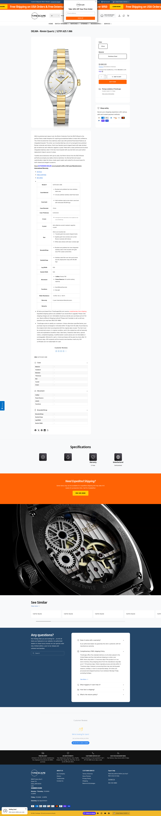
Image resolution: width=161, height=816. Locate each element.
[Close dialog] (96, 1)
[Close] (26, 809)
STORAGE (84, 24)
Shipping (101, 66)
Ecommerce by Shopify (50, 813)
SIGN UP (80, 18)
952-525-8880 (80, 493)
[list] (80, 460)
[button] (128, 15)
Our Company (61, 773)
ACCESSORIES (96, 24)
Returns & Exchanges (89, 783)
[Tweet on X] (38, 430)
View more (34, 606)
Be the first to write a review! (80, 743)
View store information (108, 93)
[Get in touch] (124, 15)
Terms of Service (88, 773)
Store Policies (87, 776)
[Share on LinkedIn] (45, 430)
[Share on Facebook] (35, 430)
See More (83, 679)
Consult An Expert (55, 1)
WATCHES (74, 24)
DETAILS (39, 172)
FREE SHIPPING (41, 175)
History (59, 776)
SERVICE (107, 24)
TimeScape (37, 813)
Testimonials (60, 778)
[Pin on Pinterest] (42, 430)
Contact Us (60, 781)
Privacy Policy (87, 778)
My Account (106, 1)
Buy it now (112, 81)
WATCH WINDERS (61, 24)
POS (42, 813)
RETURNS (40, 178)
